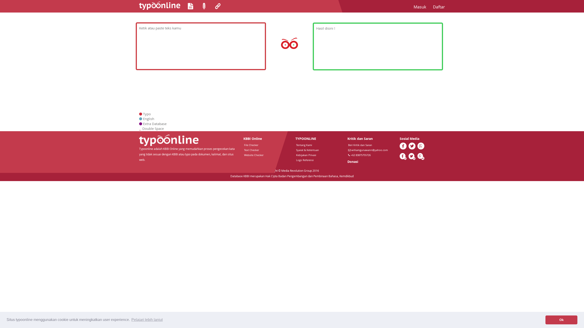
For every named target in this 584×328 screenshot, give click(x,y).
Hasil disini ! (325, 28)
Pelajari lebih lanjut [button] (147, 320)
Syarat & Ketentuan (307, 150)
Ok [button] (561, 320)
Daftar (440, 7)
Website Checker (253, 155)
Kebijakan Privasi (306, 155)
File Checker (251, 145)
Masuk (422, 7)
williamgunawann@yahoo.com (369, 150)
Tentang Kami (304, 145)
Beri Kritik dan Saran (360, 145)
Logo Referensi (305, 160)
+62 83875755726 (360, 155)
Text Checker (251, 150)
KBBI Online (252, 138)
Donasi (352, 161)
